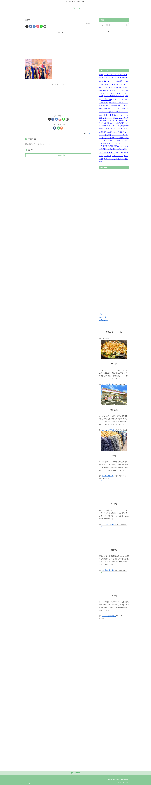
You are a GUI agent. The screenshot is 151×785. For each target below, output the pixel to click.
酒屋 (102, 90)
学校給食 (121, 120)
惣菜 (122, 87)
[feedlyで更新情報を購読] (58, 128)
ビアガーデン (117, 103)
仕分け (101, 156)
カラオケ (124, 77)
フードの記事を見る (108, 384)
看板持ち (105, 125)
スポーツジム (122, 93)
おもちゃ (107, 96)
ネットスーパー (122, 115)
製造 (125, 75)
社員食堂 (105, 103)
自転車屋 (108, 135)
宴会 (119, 77)
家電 (121, 152)
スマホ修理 (116, 123)
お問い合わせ (103, 320)
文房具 (103, 106)
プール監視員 (105, 123)
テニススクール (118, 143)
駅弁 (123, 103)
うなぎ (122, 125)
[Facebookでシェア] (30, 26)
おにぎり (122, 140)
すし (107, 115)
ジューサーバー (115, 109)
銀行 (100, 161)
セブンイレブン (107, 118)
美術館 (101, 75)
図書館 (111, 103)
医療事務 (115, 146)
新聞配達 (123, 123)
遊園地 (110, 140)
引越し (119, 159)
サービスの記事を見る (109, 524)
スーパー (108, 81)
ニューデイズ (118, 99)
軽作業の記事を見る (108, 570)
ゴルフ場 (116, 140)
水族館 (101, 159)
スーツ (116, 120)
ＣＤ (111, 115)
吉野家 (125, 99)
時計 (111, 96)
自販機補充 (116, 106)
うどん (115, 118)
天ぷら (103, 93)
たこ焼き (121, 75)
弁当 (112, 100)
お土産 (101, 81)
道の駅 (110, 146)
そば (121, 156)
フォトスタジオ (113, 90)
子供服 (105, 109)
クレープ (102, 135)
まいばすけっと (111, 112)
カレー (110, 143)
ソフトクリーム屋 (114, 125)
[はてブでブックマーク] (34, 26)
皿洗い (126, 152)
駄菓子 (126, 156)
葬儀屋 (106, 84)
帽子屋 (126, 125)
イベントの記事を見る (109, 616)
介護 (123, 128)
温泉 (115, 115)
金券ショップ (115, 149)
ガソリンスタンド (104, 77)
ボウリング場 (106, 149)
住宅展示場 (110, 120)
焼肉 (111, 123)
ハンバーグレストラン (106, 128)
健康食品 (105, 143)
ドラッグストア (107, 152)
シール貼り (116, 81)
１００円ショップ (110, 159)
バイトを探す (103, 317)
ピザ (122, 109)
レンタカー (117, 87)
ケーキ (118, 152)
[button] (44, 26)
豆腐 (118, 138)
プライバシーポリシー (106, 314)
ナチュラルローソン (112, 93)
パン (125, 132)
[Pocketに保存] (37, 26)
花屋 (100, 103)
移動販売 (120, 112)
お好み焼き (102, 132)
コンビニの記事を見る (109, 430)
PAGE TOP (76, 773)
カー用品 (125, 159)
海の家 (106, 90)
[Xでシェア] (26, 26)
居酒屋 (104, 120)
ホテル (121, 90)
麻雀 (108, 109)
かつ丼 (101, 96)
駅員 (109, 138)
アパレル (106, 99)
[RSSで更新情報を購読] (61, 128)
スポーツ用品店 (117, 132)
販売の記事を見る (107, 476)
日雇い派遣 (124, 138)
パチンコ (114, 138)
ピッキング (107, 156)
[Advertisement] (58, 46)
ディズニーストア (121, 84)
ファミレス (116, 156)
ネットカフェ (103, 140)
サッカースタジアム (119, 135)
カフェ (110, 84)
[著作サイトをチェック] (54, 128)
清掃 (126, 128)
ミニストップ (118, 128)
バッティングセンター (111, 75)
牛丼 (102, 146)
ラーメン (123, 149)
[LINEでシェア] (41, 26)
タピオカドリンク (122, 118)
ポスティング (109, 87)
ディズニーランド (118, 96)
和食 (105, 146)
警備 (100, 120)
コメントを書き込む (58, 155)
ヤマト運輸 (109, 106)
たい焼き (109, 132)
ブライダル (114, 77)
